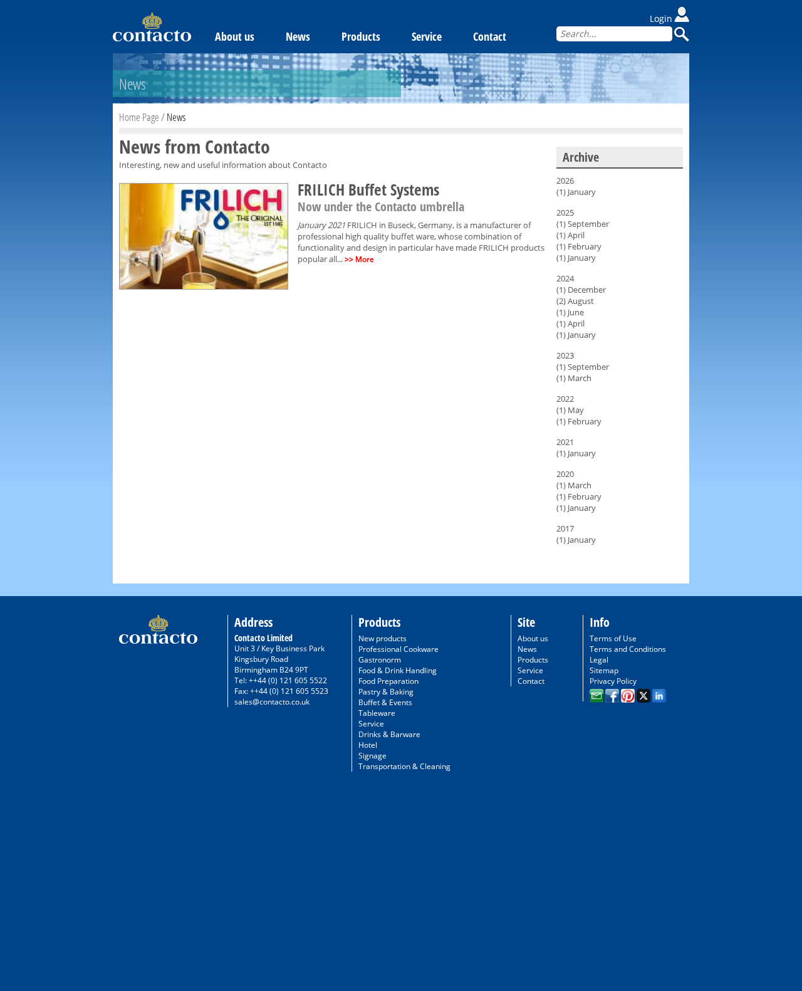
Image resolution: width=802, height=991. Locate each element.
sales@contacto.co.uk (272, 701)
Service (427, 36)
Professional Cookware (398, 649)
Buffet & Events (385, 702)
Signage (372, 755)
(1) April (570, 235)
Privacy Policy (613, 681)
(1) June (570, 312)
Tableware (376, 713)
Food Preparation (388, 681)
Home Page (139, 117)
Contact (489, 36)
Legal (599, 659)
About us (234, 36)
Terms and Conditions (628, 649)
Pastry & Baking (386, 691)
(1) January (576, 191)
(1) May (570, 410)
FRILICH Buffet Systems (368, 189)
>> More (359, 259)
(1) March (573, 378)
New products (382, 638)
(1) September (582, 223)
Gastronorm (379, 659)
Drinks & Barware (389, 734)
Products (360, 36)
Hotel (367, 745)
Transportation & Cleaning (404, 766)
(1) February (579, 246)
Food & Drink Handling (397, 670)
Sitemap (604, 670)
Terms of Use (613, 638)
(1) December (581, 289)
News (298, 36)
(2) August (575, 301)
